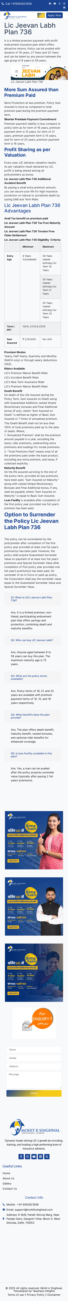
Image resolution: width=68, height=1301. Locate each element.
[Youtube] (55, 4)
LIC (21, 162)
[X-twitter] (60, 4)
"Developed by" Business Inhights (34, 1291)
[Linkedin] (64, 8)
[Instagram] (64, 4)
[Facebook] (50, 4)
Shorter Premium (15, 119)
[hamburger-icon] (41, 15)
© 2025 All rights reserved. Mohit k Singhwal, (34, 1288)
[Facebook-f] (21, 1156)
